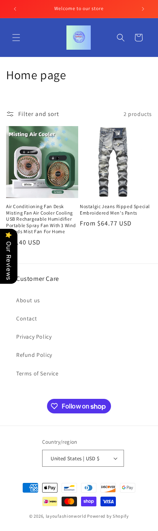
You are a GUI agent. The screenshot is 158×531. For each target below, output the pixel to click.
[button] (16, 37)
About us (28, 300)
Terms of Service (37, 373)
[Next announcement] (143, 9)
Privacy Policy (33, 336)
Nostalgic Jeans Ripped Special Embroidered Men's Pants (115, 209)
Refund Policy (34, 354)
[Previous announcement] (15, 9)
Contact (26, 318)
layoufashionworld (66, 516)
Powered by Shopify (108, 516)
